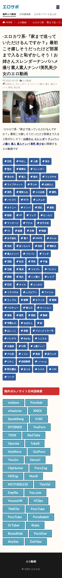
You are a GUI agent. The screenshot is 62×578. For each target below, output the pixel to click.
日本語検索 (25, 14)
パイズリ (11, 199)
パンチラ (11, 338)
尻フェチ (51, 354)
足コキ (27, 369)
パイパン (30, 253)
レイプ (50, 276)
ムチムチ (40, 199)
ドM (54, 369)
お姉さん (9, 83)
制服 (44, 230)
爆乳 (54, 192)
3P (20, 215)
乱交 (21, 261)
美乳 (10, 87)
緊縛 (45, 315)
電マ (26, 238)
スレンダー (21, 83)
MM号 (38, 238)
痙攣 (26, 300)
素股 (9, 315)
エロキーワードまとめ (45, 14)
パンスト (51, 269)
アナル (29, 223)
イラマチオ (12, 292)
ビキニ (10, 361)
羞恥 (52, 207)
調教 (9, 276)
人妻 (35, 161)
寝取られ (23, 192)
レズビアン (31, 292)
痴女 (35, 176)
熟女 (9, 169)
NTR (26, 199)
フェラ (32, 215)
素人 (47, 83)
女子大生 (44, 223)
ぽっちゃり (24, 246)
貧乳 (21, 315)
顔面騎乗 (25, 361)
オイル (22, 284)
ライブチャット (15, 184)
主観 (9, 269)
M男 (23, 346)
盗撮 (20, 230)
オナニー (11, 207)
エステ (41, 369)
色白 (21, 276)
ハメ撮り (39, 83)
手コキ (33, 184)
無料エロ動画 (9, 14)
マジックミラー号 (44, 330)
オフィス (39, 300)
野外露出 (11, 369)
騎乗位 (22, 169)
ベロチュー (12, 307)
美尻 (9, 246)
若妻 (26, 330)
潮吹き (53, 246)
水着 (32, 230)
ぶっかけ (37, 284)
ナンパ (31, 83)
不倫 (45, 261)
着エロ (29, 307)
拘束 (40, 246)
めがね (27, 338)
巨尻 (9, 284)
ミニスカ (42, 338)
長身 (37, 354)
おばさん (28, 323)
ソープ (10, 377)
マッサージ (12, 223)
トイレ (24, 354)
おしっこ (11, 330)
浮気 (33, 261)
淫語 (9, 261)
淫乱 (40, 207)
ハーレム (42, 361)
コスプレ (35, 269)
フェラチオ (50, 176)
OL (8, 230)
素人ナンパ (23, 143)
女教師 (10, 346)
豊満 (54, 300)
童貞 (21, 269)
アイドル (48, 292)
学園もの (11, 323)
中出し (22, 161)
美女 (47, 161)
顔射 (9, 215)
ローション (45, 307)
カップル (11, 300)
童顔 (33, 315)
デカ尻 (10, 354)
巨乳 (9, 161)
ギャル (53, 238)
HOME (9, 22)
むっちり (47, 215)
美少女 (17, 87)
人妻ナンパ (38, 346)
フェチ (45, 253)
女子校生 (11, 238)
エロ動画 (22, 22)
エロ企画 (39, 192)
